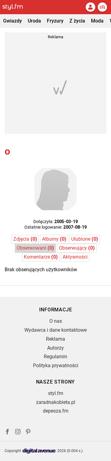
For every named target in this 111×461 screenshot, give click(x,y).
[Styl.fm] (16, 7)
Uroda (34, 21)
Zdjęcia (25, 239)
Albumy (54, 239)
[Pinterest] (28, 432)
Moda (97, 21)
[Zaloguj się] (90, 7)
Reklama (55, 339)
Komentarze (41, 257)
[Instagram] (18, 432)
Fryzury (55, 21)
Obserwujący (77, 248)
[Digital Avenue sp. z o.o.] (39, 451)
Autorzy (55, 348)
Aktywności (75, 257)
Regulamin (55, 356)
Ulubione (84, 239)
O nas (55, 321)
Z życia (77, 21)
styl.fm (55, 393)
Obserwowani (35, 248)
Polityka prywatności (55, 365)
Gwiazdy (12, 21)
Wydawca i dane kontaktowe (55, 330)
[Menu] (102, 7)
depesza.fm (55, 411)
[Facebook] (7, 432)
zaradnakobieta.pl (55, 402)
